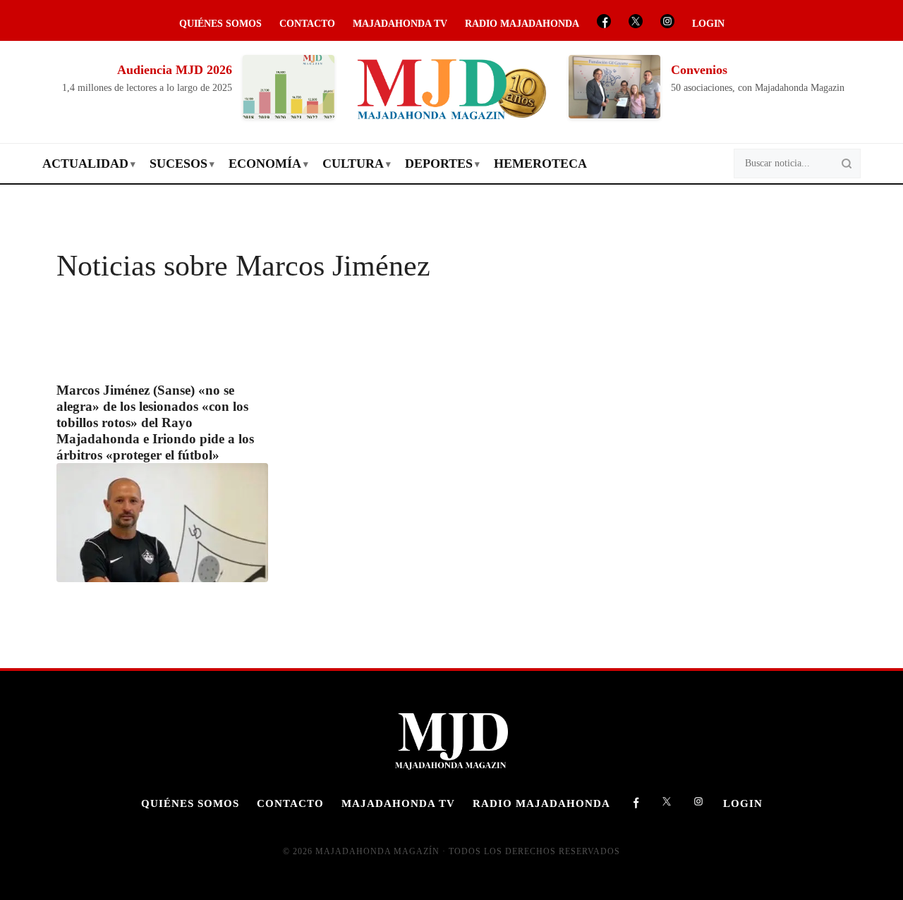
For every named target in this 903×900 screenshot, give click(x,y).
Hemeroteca (540, 163)
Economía (265, 163)
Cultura (353, 163)
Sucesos (178, 163)
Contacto (307, 23)
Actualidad (85, 163)
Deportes (439, 163)
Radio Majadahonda (522, 23)
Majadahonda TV (400, 23)
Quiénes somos (220, 23)
